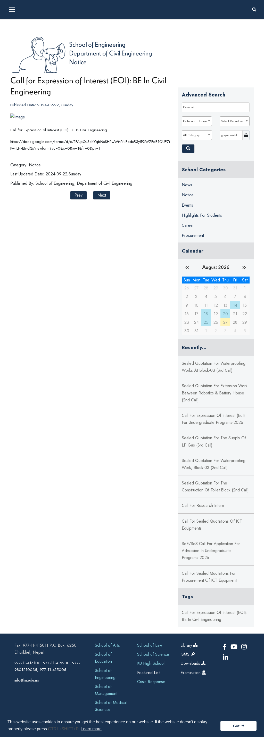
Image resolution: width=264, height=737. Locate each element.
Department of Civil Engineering (110, 53)
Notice (78, 62)
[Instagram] (244, 646)
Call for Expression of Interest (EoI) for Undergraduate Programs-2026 (213, 418)
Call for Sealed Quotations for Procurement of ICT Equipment (209, 576)
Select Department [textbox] (233, 121)
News (187, 185)
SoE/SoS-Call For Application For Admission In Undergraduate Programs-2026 (211, 551)
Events (187, 205)
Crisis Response (151, 682)
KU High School (150, 663)
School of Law (149, 645)
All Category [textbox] (191, 135)
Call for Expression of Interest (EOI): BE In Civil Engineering (214, 616)
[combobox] (197, 121)
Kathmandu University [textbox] (197, 121)
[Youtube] (234, 646)
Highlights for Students (202, 215)
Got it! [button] (238, 726)
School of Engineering (97, 44)
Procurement (193, 235)
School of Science (153, 654)
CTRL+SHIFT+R (64, 729)
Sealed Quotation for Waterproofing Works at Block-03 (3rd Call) (213, 366)
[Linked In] (225, 657)
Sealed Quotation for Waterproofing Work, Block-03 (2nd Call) (213, 464)
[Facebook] (225, 646)
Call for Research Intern (203, 505)
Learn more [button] (91, 729)
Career (188, 225)
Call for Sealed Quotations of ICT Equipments (212, 524)
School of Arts (107, 645)
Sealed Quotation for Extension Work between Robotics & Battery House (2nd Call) (215, 393)
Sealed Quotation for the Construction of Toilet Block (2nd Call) (215, 486)
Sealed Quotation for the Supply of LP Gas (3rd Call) (214, 441)
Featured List (148, 673)
